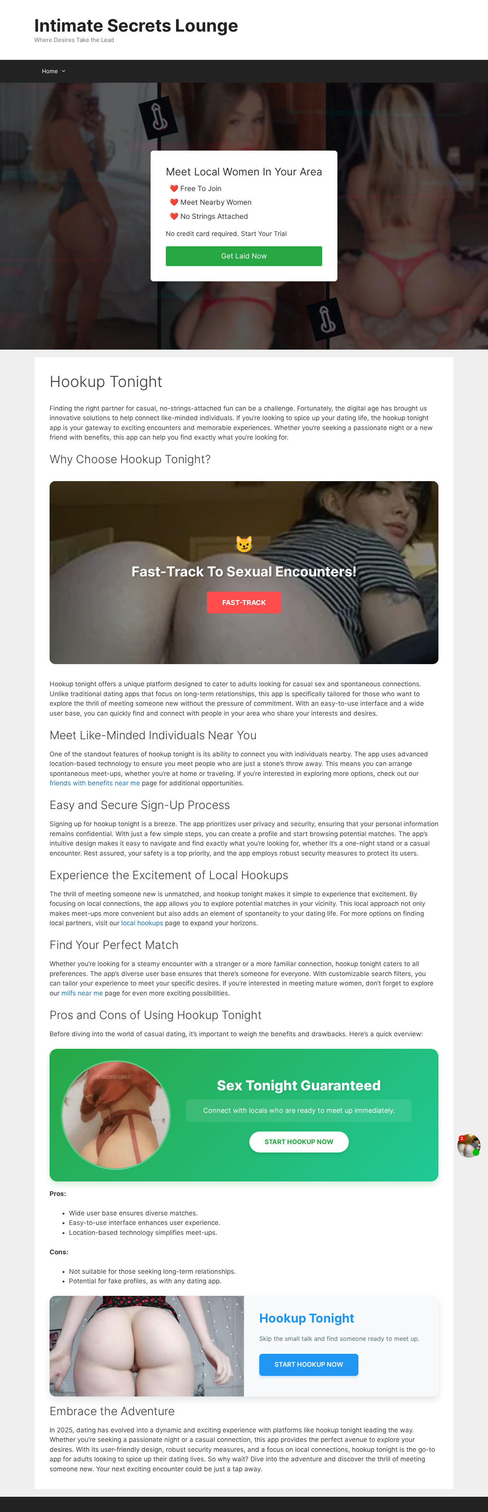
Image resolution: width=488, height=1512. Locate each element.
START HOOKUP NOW (299, 1142)
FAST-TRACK (244, 603)
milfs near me (82, 993)
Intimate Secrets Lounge (136, 25)
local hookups (142, 923)
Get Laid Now (244, 256)
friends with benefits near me (95, 783)
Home (50, 71)
